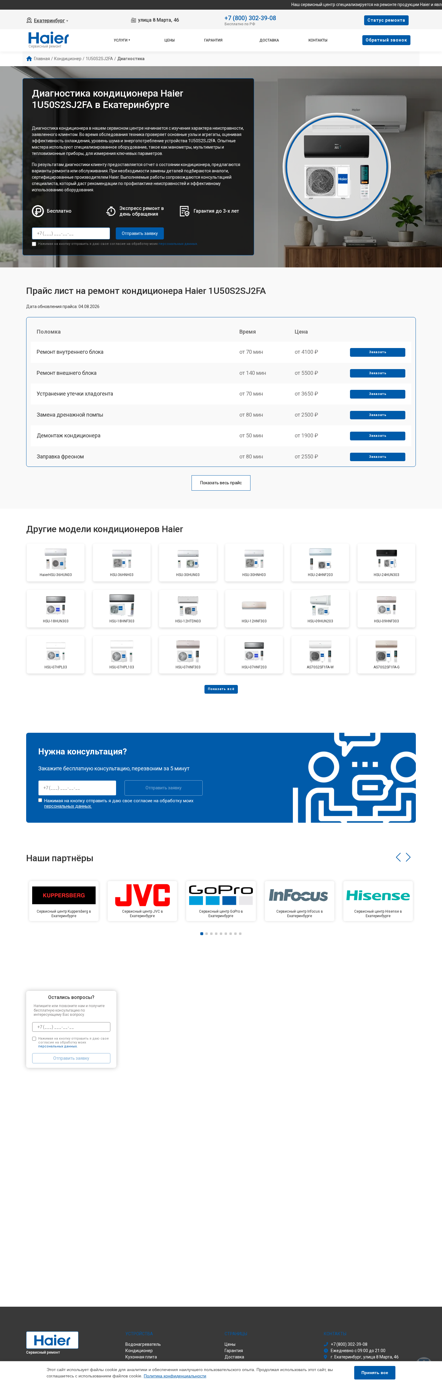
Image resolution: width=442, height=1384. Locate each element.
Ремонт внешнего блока (67, 373)
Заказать (378, 352)
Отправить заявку (140, 233)
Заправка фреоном (60, 456)
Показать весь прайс (221, 482)
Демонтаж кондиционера (68, 435)
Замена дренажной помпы (70, 415)
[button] (398, 857)
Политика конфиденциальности (175, 1375)
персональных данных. (178, 244)
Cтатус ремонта (386, 20)
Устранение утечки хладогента (75, 393)
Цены (169, 40)
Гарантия (213, 40)
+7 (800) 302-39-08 (250, 17)
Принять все (374, 1372)
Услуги (120, 40)
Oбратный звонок (386, 40)
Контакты (317, 40)
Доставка (269, 40)
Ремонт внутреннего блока (70, 352)
